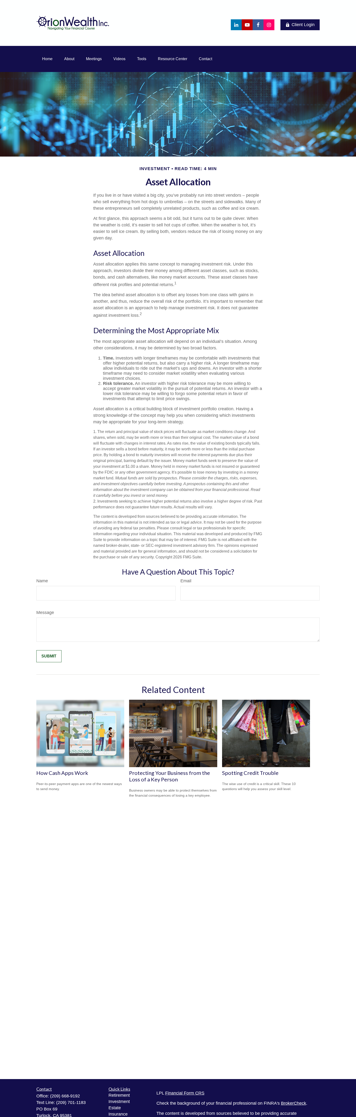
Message (45, 612)
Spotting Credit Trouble (250, 773)
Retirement (119, 1095)
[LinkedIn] (236, 24)
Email (185, 580)
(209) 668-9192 (65, 1096)
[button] (47, 59)
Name (42, 580)
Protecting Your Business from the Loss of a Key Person (169, 776)
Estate (114, 1107)
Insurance (118, 1114)
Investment (119, 1101)
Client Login (303, 24)
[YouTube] (247, 24)
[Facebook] (258, 24)
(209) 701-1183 (71, 1102)
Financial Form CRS (184, 1093)
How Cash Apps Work (62, 773)
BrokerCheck (293, 1103)
